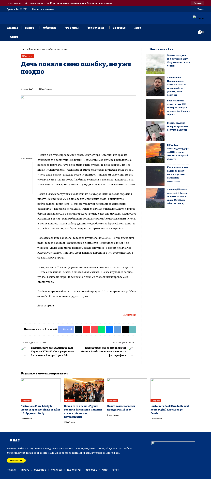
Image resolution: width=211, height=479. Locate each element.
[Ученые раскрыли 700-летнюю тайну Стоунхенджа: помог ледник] (155, 64)
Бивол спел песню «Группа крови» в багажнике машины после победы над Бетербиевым (83, 411)
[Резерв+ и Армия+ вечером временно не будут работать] (155, 131)
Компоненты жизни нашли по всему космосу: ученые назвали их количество (178, 174)
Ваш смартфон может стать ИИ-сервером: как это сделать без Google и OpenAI (178, 107)
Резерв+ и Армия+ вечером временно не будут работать (177, 126)
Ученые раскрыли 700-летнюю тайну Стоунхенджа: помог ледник (178, 60)
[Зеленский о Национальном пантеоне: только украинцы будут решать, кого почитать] (155, 86)
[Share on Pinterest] (41, 81)
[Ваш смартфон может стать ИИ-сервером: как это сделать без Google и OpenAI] (155, 109)
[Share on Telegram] (77, 81)
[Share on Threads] (84, 81)
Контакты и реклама (43, 9)
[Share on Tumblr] (59, 81)
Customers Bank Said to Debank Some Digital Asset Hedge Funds (170, 409)
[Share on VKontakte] (71, 81)
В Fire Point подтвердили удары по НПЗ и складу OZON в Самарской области (178, 152)
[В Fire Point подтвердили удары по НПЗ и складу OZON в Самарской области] (155, 153)
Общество (27, 56)
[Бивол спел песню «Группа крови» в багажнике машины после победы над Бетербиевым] (84, 390)
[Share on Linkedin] (53, 81)
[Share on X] (29, 81)
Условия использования (100, 3)
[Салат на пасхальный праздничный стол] (127, 390)
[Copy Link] (90, 81)
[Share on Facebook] (23, 81)
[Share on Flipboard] (35, 81)
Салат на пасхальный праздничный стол (121, 407)
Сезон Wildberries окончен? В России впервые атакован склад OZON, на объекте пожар (177, 196)
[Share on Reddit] (65, 81)
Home (23, 49)
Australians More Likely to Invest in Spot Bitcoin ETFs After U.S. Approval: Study (40, 409)
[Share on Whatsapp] (47, 81)
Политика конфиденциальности (67, 3)
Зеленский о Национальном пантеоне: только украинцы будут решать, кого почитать (176, 86)
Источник (129, 315)
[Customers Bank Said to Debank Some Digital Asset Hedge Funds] (171, 390)
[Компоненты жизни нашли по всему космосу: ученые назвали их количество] (155, 176)
